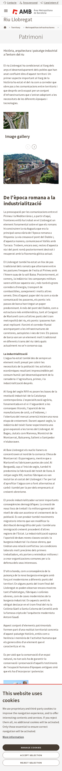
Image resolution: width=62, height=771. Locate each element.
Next (34, 147)
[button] (10, 2)
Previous (28, 147)
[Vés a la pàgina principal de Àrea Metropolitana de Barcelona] (32, 11)
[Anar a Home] (4, 27)
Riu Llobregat (17, 19)
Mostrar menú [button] (5, 8)
